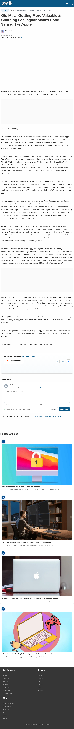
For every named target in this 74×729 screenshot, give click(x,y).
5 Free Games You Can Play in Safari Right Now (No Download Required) (27, 654)
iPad (39, 687)
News (40, 675)
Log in (40, 387)
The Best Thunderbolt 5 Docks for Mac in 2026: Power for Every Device (26, 542)
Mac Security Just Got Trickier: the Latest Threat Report (21, 486)
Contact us (6, 687)
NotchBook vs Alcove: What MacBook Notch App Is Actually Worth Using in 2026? (30, 598)
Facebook (6, 678)
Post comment (64, 409)
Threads (5, 684)
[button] (67, 3)
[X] (58, 361)
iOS (4, 712)
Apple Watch (7, 706)
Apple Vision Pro (8, 703)
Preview (53, 409)
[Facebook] (68, 361)
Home (6, 10)
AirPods (40, 690)
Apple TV (6, 709)
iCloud (5, 718)
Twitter (5, 675)
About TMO (6, 690)
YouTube (5, 681)
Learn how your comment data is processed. (47, 416)
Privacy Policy (7, 694)
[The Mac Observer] (6, 3)
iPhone (40, 684)
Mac (12, 10)
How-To (40, 678)
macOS (5, 715)
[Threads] (63, 361)
